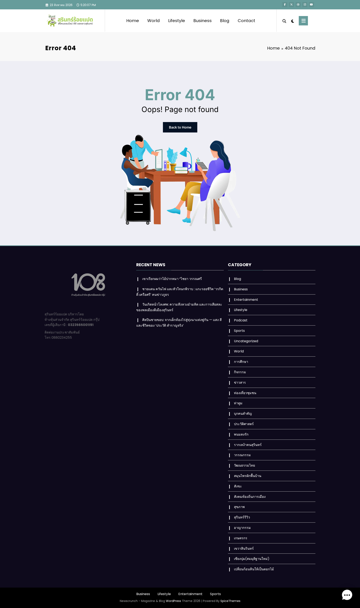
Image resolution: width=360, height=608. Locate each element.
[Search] (284, 20)
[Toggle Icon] (303, 20)
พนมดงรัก (241, 434)
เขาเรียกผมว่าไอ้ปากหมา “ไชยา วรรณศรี (172, 278)
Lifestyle (176, 21)
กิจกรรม (240, 372)
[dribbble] (298, 4)
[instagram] (304, 4)
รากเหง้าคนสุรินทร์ (248, 444)
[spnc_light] (292, 20)
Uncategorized (246, 341)
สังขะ (238, 486)
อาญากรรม (242, 527)
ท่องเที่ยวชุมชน (245, 393)
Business (202, 21)
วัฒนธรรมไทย (244, 465)
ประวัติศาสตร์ (244, 424)
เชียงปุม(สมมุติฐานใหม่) (251, 558)
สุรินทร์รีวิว (242, 517)
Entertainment (246, 299)
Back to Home (180, 127)
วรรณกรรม (242, 455)
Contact (246, 21)
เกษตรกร (240, 538)
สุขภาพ (239, 506)
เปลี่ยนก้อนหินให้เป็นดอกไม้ (254, 569)
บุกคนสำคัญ (243, 413)
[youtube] (311, 4)
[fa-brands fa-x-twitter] (291, 4)
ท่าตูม (238, 403)
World (153, 21)
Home (132, 21)
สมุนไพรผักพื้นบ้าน (247, 475)
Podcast (241, 320)
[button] (347, 595)
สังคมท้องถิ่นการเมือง (250, 496)
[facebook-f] (284, 4)
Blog (224, 21)
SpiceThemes (230, 601)
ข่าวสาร (240, 382)
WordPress (173, 601)
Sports (239, 330)
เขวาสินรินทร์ (244, 548)
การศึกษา (241, 361)
